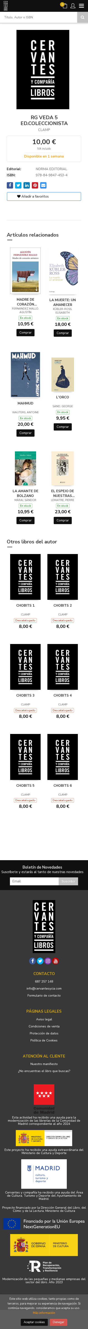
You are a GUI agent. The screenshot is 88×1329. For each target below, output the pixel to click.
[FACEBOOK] (32, 961)
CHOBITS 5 (25, 785)
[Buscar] (82, 17)
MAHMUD (25, 403)
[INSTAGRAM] (47, 961)
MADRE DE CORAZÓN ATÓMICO (25, 301)
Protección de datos (44, 1033)
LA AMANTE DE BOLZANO (25, 493)
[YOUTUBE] (55, 961)
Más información (44, 1313)
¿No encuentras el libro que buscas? (44, 1071)
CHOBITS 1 (25, 605)
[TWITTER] (40, 961)
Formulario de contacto (44, 995)
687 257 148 (44, 981)
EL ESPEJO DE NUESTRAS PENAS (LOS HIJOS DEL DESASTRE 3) (62, 493)
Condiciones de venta (44, 1026)
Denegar (58, 1322)
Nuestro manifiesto (44, 1064)
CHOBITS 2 (62, 605)
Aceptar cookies (34, 1322)
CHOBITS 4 (62, 695)
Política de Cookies (44, 1040)
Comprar (25, 332)
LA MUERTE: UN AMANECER (62, 302)
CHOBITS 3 (25, 695)
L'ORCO (62, 397)
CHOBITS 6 (62, 785)
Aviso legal (44, 1019)
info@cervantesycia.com (44, 988)
